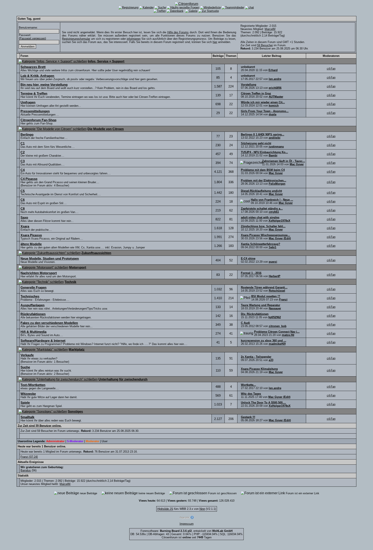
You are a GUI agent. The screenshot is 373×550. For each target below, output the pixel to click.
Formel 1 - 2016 (251, 273)
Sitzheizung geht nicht (256, 143)
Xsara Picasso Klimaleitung (259, 368)
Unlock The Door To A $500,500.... (263, 402)
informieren (134, 38)
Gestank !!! (248, 417)
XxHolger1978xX (279, 220)
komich (274, 105)
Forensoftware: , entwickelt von (186, 531)
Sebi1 (272, 247)
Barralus (26, 470)
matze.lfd (288, 335)
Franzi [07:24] (29, 456)
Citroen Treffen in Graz (256, 93)
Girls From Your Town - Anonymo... (265, 111)
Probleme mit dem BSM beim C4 (263, 170)
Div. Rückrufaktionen (255, 314)
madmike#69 (277, 343)
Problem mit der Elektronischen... (263, 180)
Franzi (283, 299)
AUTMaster (276, 96)
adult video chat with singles (260, 217)
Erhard (273, 70)
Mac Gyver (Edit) (280, 238)
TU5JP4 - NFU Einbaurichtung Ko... (264, 152)
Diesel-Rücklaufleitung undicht (261, 190)
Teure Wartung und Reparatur (260, 305)
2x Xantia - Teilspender (256, 356)
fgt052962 (274, 317)
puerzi (273, 261)
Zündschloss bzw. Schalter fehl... (263, 226)
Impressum (187, 523)
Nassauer (275, 308)
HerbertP (274, 276)
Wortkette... (248, 384)
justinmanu (276, 146)
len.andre (275, 79)
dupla (272, 114)
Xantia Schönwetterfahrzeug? (260, 244)
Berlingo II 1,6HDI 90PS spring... (262, 134)
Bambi (273, 155)
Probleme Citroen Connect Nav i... (277, 331)
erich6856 (275, 87)
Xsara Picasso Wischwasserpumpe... (265, 235)
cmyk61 (274, 211)
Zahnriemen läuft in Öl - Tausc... (283, 161)
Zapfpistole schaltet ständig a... (262, 208)
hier (215, 42)
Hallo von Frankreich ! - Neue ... (272, 199)
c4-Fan (331, 68)
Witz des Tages (251, 393)
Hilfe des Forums (178, 32)
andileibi (274, 137)
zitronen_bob (277, 326)
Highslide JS (165, 508)
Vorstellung (248, 84)
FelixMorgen (277, 183)
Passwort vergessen (32, 38)
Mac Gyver (297, 164)
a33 (271, 360)
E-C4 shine (248, 258)
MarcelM (270, 29)
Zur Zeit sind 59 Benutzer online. (40, 425)
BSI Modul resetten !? (265, 296)
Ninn (202, 508)
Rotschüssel (277, 290)
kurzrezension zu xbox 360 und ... (263, 340)
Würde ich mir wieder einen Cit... (263, 102)
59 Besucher (265, 45)
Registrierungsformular (76, 38)
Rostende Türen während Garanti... (264, 287)
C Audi (245, 322)
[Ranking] (186, 518)
